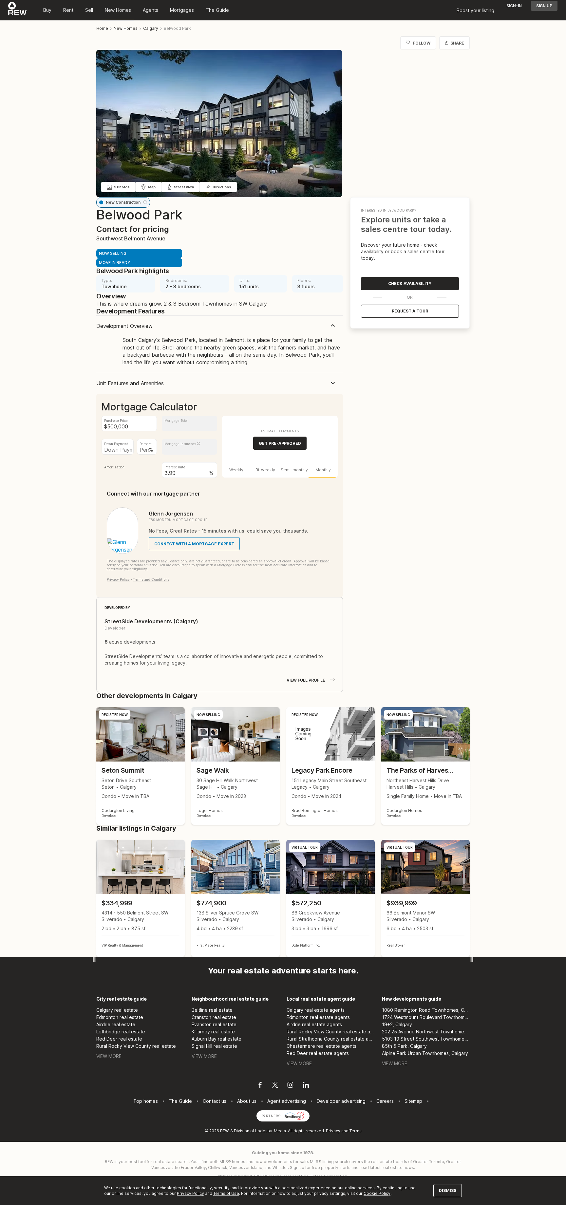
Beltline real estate (212, 1010)
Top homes (145, 1101)
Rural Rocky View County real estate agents (331, 1031)
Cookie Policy (377, 1193)
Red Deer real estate (119, 1039)
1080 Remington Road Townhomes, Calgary (426, 1010)
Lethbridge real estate (120, 1031)
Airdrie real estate (115, 1024)
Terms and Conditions (151, 579)
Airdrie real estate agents (314, 1024)
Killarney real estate (213, 1031)
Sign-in (514, 5)
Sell (89, 10)
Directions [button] (222, 187)
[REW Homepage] (17, 10)
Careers (385, 1101)
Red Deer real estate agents (318, 1053)
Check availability (409, 283)
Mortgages (182, 10)
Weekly (236, 469)
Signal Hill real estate (214, 1046)
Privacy (333, 1130)
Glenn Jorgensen (171, 513)
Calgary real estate (117, 1010)
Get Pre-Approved (280, 443)
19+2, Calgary (397, 1024)
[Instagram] (290, 1086)
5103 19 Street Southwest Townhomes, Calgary (426, 1039)
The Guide (217, 10)
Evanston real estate (214, 1024)
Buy (47, 10)
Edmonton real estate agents (318, 1017)
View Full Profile (306, 680)
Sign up (544, 5)
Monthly (323, 469)
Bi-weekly (265, 469)
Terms (355, 1130)
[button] (145, 202)
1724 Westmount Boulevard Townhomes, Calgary (426, 1017)
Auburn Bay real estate (216, 1039)
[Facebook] (260, 1086)
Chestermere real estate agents (321, 1046)
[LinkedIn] (306, 1086)
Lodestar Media (270, 1130)
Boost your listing (475, 10)
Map (152, 187)
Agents (150, 10)
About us (246, 1101)
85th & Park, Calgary (404, 1046)
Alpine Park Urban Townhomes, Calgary (425, 1053)
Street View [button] (184, 187)
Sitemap (413, 1101)
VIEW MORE (109, 1056)
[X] (275, 1086)
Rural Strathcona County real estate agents (331, 1039)
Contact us (214, 1101)
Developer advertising (341, 1101)
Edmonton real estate (119, 1017)
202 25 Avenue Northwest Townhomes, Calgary (426, 1031)
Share (457, 43)
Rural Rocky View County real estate (136, 1046)
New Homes (118, 10)
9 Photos (122, 187)
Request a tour (410, 311)
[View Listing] (140, 898)
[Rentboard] (294, 1115)
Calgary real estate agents (316, 1010)
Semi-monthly (294, 469)
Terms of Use (226, 1193)
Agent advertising (286, 1101)
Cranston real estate (214, 1017)
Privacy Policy (118, 579)
